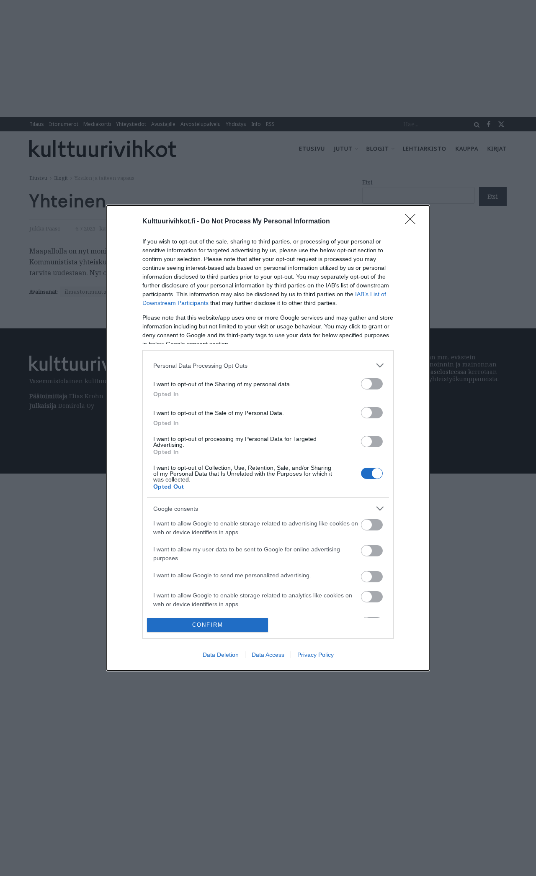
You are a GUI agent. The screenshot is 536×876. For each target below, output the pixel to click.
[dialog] (268, 437)
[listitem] (268, 365)
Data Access (268, 654)
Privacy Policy (315, 654)
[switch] (372, 383)
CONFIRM (207, 625)
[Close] (413, 222)
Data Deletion (221, 654)
